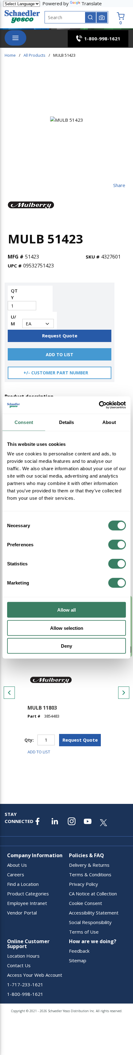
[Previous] (9, 692)
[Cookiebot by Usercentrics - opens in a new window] (99, 405)
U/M (13, 320)
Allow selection (66, 627)
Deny (66, 646)
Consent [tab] (24, 422)
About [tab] (109, 422)
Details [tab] (66, 422)
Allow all (66, 610)
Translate (91, 3)
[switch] (117, 545)
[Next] (123, 692)
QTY (14, 294)
